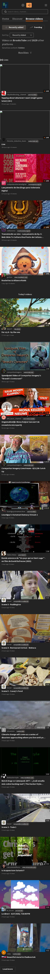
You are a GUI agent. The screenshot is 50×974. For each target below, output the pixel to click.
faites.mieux (11, 555)
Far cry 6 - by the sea (11, 332)
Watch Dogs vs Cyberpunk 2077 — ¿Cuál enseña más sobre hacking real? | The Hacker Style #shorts (23, 782)
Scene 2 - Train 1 (9, 827)
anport (9, 329)
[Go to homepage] (5, 5)
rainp (9, 954)
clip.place (17, 329)
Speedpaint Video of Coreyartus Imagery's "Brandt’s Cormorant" (21, 377)
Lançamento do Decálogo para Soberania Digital (21, 189)
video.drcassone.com (29, 867)
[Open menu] (46, 5)
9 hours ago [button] (5, 104)
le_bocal (10, 910)
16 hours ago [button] (6, 147)
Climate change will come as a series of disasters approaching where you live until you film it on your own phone (23, 736)
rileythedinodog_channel (16, 94)
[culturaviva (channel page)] (4, 229)
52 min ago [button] (5, 428)
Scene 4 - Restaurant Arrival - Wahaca (19, 647)
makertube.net (33, 141)
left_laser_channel (14, 418)
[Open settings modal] (23, 5)
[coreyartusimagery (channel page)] (4, 370)
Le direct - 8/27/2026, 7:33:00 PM (16, 913)
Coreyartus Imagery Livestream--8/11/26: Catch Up (23, 470)
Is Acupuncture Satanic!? (13, 870)
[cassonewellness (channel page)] (4, 866)
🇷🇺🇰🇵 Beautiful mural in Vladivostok (19, 957)
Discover (17, 19)
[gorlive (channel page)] (4, 275)
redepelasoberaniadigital (16, 184)
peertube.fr (22, 555)
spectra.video (32, 95)
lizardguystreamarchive (16, 511)
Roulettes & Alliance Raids (14, 280)
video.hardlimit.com (20, 277)
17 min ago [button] (5, 335)
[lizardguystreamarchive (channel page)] (4, 510)
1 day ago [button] (5, 283)
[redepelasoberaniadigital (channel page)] (4, 183)
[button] (31, 35)
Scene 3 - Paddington (11, 604)
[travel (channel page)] (4, 599)
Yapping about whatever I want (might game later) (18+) (22, 99)
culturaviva (11, 231)
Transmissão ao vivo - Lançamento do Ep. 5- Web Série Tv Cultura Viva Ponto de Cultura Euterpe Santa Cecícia (22, 236)
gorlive (9, 277)
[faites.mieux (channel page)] (4, 553)
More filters (23, 52)
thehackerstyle (13, 777)
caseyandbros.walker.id (20, 601)
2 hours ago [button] (5, 607)
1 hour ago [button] (5, 518)
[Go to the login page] (29, 5)
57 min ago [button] (5, 474)
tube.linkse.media (28, 419)
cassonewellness (13, 867)
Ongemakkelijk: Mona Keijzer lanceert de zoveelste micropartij (20, 424)
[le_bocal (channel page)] (4, 909)
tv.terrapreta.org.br (34, 184)
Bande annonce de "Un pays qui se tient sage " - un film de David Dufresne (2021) (24, 560)
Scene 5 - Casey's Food (12, 691)
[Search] (5, 11)
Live (3, 144)
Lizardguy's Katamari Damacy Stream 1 (20, 514)
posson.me (19, 911)
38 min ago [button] (5, 382)
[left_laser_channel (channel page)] (4, 417)
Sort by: (5, 35)
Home (5, 19)
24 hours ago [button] (6, 240)
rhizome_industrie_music (16, 141)
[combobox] (19, 35)
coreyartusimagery (14, 372)
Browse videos (34, 19)
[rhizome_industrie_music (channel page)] (4, 139)
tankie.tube (20, 731)
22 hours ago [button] (6, 194)
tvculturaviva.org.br (23, 231)
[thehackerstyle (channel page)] (4, 776)
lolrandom (11, 731)
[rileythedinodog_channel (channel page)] (4, 93)
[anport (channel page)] (4, 327)
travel (9, 601)
